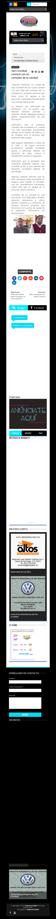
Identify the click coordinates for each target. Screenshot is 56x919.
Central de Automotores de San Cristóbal (24, 895)
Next (44, 884)
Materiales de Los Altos (21, 572)
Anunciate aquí (18, 865)
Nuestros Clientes (18, 529)
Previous (11, 884)
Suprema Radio (31, 522)
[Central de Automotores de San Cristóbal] (28, 578)
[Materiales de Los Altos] (28, 536)
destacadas (18, 57)
